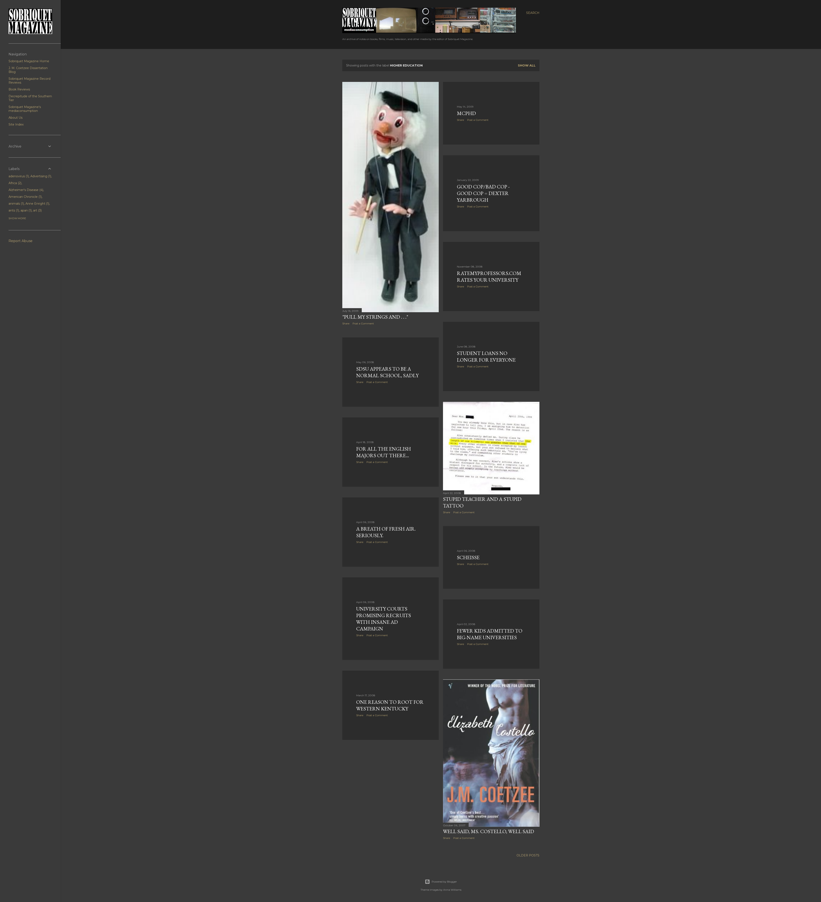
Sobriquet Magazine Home (29, 61)
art (37, 210)
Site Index (16, 124)
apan (26, 210)
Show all (527, 65)
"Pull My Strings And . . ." (375, 316)
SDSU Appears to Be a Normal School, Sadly (387, 372)
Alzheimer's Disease (25, 190)
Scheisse (468, 557)
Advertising (40, 176)
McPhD (466, 113)
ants (13, 210)
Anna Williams (452, 889)
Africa (15, 183)
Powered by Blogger (444, 881)
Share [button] (345, 323)
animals (16, 204)
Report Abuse (20, 241)
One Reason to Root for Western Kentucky (390, 705)
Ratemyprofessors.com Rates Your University (489, 276)
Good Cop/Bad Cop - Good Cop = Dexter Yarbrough (483, 193)
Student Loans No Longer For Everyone (486, 356)
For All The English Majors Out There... (383, 452)
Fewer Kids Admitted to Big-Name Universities (489, 634)
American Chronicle (25, 197)
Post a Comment (363, 323)
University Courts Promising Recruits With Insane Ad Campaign (383, 618)
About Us (15, 118)
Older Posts (528, 855)
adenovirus (18, 176)
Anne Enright (37, 204)
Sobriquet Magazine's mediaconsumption (25, 109)
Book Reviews (19, 89)
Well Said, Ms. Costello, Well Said (488, 831)
